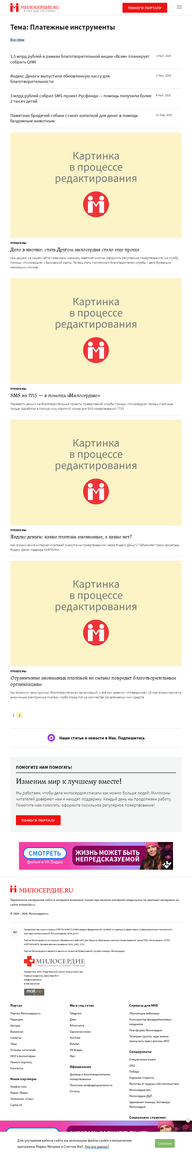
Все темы (17, 39)
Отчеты (75, 1091)
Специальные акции (142, 1059)
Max (72, 1056)
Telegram (76, 1013)
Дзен (73, 1019)
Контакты (16, 1068)
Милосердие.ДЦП (140, 1096)
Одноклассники (80, 1032)
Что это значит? (97, 1146)
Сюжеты (15, 1038)
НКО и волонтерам (22, 1056)
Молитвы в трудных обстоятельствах (154, 1084)
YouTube (75, 1038)
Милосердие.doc (140, 1090)
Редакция (16, 1019)
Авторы (15, 1026)
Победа (134, 1072)
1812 (132, 1065)
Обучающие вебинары (144, 1013)
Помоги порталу (145, 7)
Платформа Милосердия (145, 1030)
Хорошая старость (141, 1078)
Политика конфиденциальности (91, 1085)
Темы (13, 1044)
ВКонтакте (77, 1026)
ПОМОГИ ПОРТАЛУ (38, 820)
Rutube (74, 1044)
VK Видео (76, 1050)
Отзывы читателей (23, 1050)
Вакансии (16, 1032)
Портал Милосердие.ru (25, 1013)
